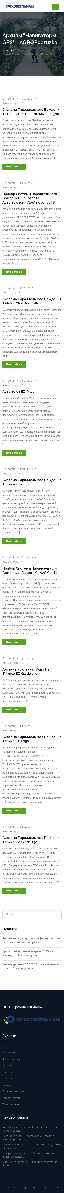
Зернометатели (11, 1059)
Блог (5, 1046)
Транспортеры (10, 1104)
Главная (7, 50)
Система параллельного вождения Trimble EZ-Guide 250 (31, 840)
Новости (7, 1078)
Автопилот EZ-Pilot (18, 392)
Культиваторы (10, 1065)
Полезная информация (15, 1091)
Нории (6, 1085)
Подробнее (14, 166)
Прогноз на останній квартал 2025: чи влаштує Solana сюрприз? (27, 953)
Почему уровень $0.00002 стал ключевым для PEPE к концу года (30, 966)
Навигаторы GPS (11, 1072)
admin (11, 98)
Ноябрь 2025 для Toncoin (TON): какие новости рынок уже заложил (28, 1155)
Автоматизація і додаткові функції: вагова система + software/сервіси (31, 940)
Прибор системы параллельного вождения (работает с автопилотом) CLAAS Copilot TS (29, 198)
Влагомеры (8, 1052)
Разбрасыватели (11, 1098)
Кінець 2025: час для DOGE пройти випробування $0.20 (29, 1164)
